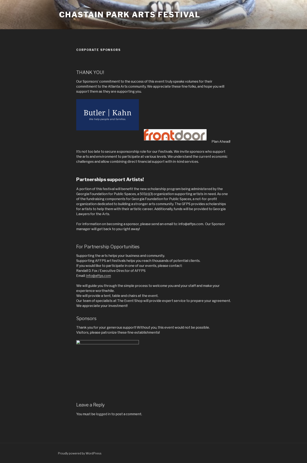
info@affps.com (98, 276)
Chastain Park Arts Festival (129, 14)
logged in (103, 414)
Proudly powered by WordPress (79, 453)
